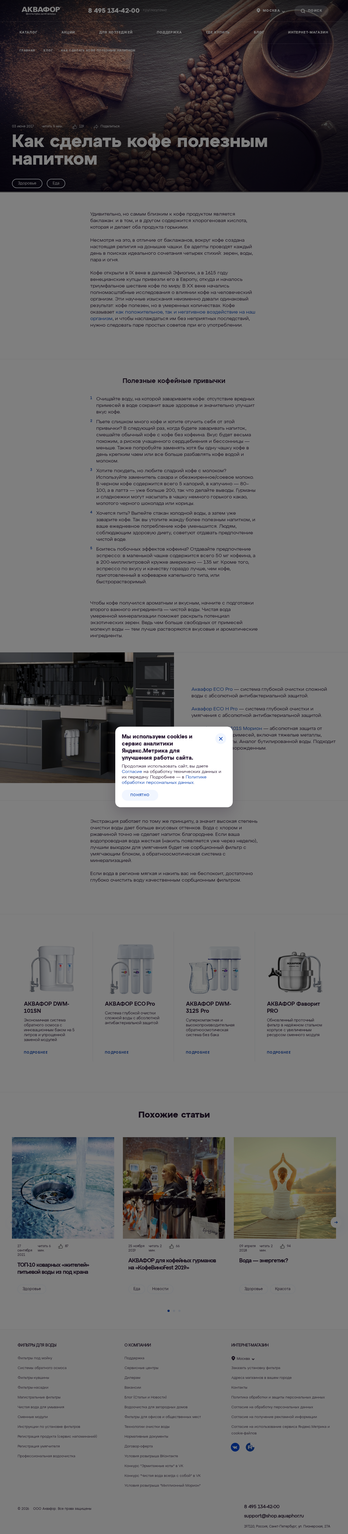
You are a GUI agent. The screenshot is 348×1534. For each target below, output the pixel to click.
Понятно (140, 795)
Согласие (132, 772)
